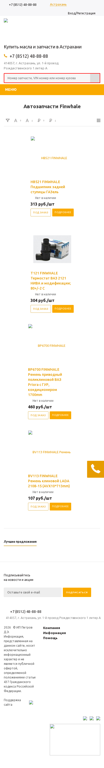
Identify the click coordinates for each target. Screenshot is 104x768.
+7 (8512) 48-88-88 (22, 4)
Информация (54, 633)
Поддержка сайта (12, 702)
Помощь (50, 638)
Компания (51, 628)
